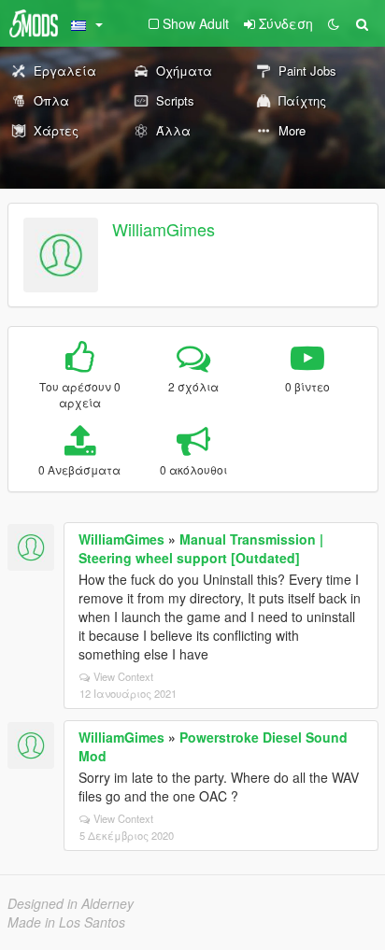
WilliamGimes (163, 229)
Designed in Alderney (70, 903)
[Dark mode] (334, 23)
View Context (123, 676)
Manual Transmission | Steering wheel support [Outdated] (200, 548)
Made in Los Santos (66, 922)
